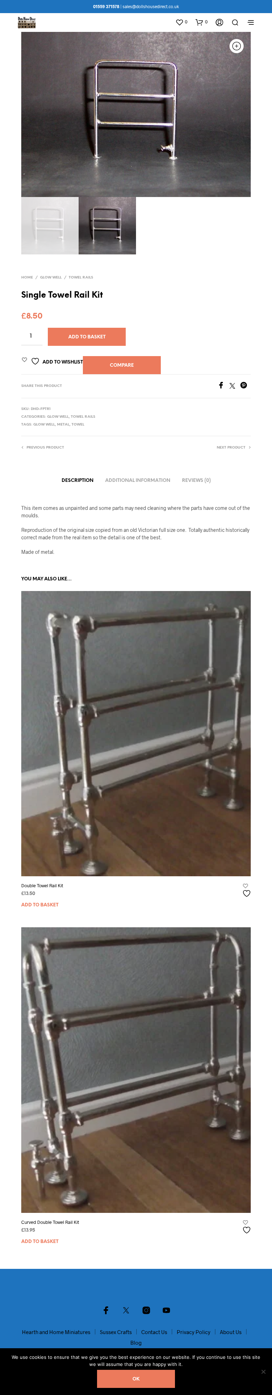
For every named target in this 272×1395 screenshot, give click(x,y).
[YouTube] (166, 1310)
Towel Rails (81, 278)
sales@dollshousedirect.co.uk (151, 6)
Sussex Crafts (116, 1332)
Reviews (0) (196, 480)
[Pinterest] (245, 386)
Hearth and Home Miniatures (56, 1332)
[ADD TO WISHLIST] (247, 890)
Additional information (137, 480)
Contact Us (154, 1332)
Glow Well (51, 278)
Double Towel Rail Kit (42, 885)
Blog (136, 1342)
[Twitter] (235, 386)
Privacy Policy (193, 1332)
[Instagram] (146, 1310)
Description (78, 480)
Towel (78, 425)
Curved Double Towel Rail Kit (50, 1222)
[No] (263, 1371)
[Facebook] (223, 386)
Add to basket (39, 905)
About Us (231, 1332)
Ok (136, 1379)
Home (27, 278)
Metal (63, 425)
